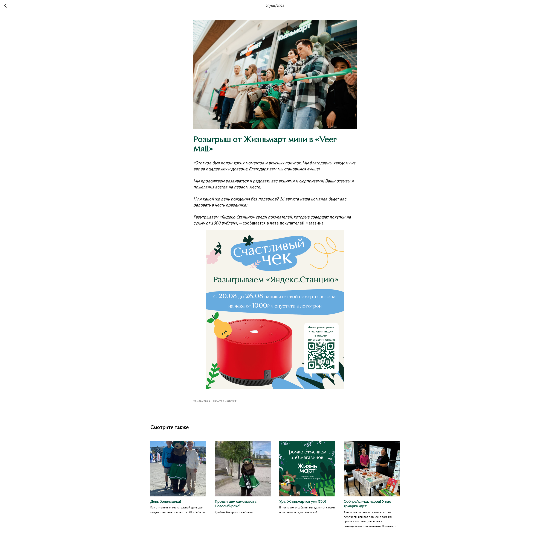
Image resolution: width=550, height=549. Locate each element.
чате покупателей (287, 223)
